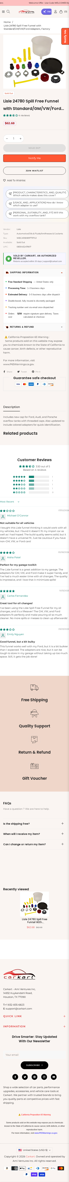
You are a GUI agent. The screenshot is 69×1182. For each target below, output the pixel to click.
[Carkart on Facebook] (15, 1077)
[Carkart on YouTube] (54, 1077)
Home (7, 22)
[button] (10, 115)
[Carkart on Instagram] (44, 1077)
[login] (54, 11)
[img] (7, 510)
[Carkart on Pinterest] (34, 1077)
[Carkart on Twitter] (25, 1077)
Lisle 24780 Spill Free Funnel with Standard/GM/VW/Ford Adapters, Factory (34, 921)
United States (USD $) (35, 1150)
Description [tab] (11, 407)
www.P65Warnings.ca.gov (45, 1133)
